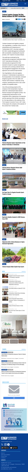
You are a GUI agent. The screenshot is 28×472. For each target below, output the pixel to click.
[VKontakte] (19, 19)
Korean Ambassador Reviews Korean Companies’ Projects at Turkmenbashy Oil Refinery (16, 300)
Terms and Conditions (5, 454)
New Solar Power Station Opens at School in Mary (17, 311)
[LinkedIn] (18, 19)
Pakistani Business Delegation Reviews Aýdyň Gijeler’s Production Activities (12, 168)
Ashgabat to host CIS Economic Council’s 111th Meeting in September (16, 276)
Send (14, 398)
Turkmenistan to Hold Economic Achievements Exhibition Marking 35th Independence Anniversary (16, 282)
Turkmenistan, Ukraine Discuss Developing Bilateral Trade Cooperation (17, 293)
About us (3, 453)
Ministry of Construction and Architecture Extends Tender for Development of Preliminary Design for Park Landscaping (13, 363)
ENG (18, 0)
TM (21, 0)
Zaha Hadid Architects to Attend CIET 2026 (17, 288)
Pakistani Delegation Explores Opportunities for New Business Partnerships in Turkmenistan (13, 143)
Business (4, 11)
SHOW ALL (24, 271)
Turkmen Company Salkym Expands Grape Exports (13, 267)
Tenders (4, 349)
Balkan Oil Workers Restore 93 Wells (16, 305)
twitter (2, 444)
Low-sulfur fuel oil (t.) (9, 8)
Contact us (3, 457)
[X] (16, 19)
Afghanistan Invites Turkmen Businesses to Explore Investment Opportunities (13, 242)
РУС (24, 0)
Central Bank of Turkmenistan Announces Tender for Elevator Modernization (13, 355)
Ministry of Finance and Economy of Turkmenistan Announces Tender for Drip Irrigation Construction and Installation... (13, 372)
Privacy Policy (4, 456)
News (3, 271)
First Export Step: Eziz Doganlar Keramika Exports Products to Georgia (13, 193)
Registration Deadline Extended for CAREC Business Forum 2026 (13, 218)
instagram (5, 444)
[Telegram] (21, 19)
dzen (8, 444)
